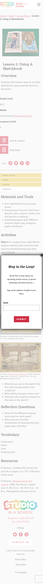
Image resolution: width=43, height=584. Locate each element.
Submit (21, 319)
